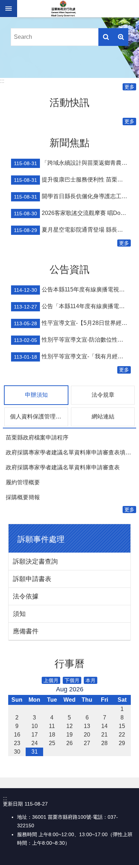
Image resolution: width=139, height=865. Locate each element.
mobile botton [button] (8, 8)
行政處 (63, 8)
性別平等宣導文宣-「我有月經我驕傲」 (72, 356)
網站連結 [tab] (103, 416)
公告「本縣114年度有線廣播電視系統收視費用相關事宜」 (72, 306)
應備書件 (25, 631)
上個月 (50, 680)
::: (2, 81)
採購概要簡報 (23, 497)
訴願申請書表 (32, 578)
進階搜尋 (120, 37)
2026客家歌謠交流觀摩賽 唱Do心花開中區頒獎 (72, 213)
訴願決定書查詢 (35, 561)
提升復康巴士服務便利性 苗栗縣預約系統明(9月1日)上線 (72, 179)
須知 (19, 613)
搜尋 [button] (105, 37)
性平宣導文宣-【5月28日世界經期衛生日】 (72, 323)
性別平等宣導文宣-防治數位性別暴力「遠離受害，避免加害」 (72, 340)
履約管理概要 (23, 482)
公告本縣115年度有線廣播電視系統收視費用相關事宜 (72, 289)
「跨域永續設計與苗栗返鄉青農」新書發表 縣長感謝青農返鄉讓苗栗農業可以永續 (72, 163)
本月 (91, 680)
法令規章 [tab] (103, 395)
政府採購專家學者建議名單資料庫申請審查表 (63, 467)
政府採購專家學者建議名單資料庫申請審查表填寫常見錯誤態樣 (71, 452)
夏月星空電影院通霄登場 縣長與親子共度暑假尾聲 (72, 230)
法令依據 (25, 596)
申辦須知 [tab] (36, 395)
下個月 (72, 680)
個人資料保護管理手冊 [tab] (38, 416)
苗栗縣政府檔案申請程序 (37, 437)
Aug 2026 (69, 689)
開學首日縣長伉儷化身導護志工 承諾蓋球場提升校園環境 (72, 196)
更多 (129, 87)
